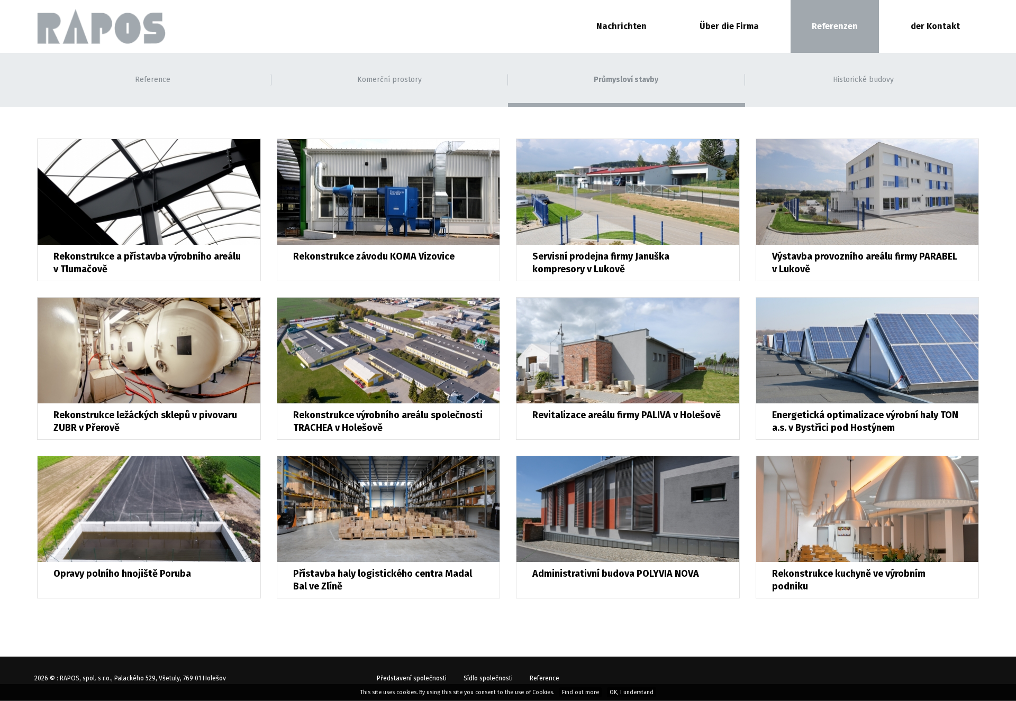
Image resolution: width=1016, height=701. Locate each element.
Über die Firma (729, 26)
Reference (152, 79)
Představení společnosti (412, 678)
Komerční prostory (389, 79)
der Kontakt (935, 26)
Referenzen (835, 26)
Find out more (580, 692)
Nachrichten (621, 26)
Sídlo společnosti (488, 678)
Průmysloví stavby (626, 79)
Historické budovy (863, 79)
